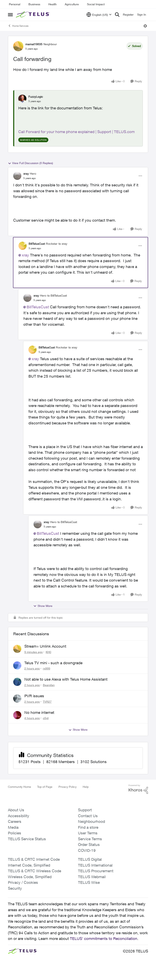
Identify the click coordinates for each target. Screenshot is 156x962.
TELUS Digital (90, 859)
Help (86, 786)
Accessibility (18, 816)
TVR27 (47, 701)
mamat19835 (33, 44)
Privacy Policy (67, 786)
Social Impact (96, 4)
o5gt (46, 718)
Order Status (89, 844)
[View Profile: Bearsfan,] (17, 682)
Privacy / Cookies (23, 882)
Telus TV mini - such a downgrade (53, 663)
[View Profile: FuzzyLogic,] (22, 99)
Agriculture (72, 4)
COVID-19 (87, 850)
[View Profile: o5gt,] (17, 715)
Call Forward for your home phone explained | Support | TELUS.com (76, 131)
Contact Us (88, 816)
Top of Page (44, 786)
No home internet (39, 712)
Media (13, 827)
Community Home (19, 786)
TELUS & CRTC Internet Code (34, 859)
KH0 (48, 652)
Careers (14, 821)
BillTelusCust (37, 243)
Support (85, 810)
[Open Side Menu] (10, 15)
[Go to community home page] (33, 14)
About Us (16, 810)
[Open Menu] (145, 26)
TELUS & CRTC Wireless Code (34, 871)
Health (52, 4)
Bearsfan (49, 685)
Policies (14, 833)
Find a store (88, 827)
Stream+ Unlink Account (45, 646)
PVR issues (34, 696)
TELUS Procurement (95, 871)
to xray (62, 243)
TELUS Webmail (92, 876)
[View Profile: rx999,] (17, 665)
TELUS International (95, 865)
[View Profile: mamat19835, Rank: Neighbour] (18, 46)
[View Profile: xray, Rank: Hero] (17, 176)
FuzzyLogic (35, 96)
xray (26, 173)
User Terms (88, 833)
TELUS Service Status (27, 839)
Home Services (20, 25)
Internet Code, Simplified (29, 865)
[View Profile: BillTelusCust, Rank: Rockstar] (22, 246)
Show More (45, 606)
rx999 (46, 668)
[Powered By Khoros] (138, 789)
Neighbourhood (91, 821)
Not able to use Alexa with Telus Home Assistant (65, 679)
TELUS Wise (89, 882)
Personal (14, 4)
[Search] (117, 14)
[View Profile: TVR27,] (17, 698)
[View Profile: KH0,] (17, 649)
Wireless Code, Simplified (30, 876)
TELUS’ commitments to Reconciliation (103, 938)
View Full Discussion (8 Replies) (32, 163)
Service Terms (90, 839)
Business (34, 4)
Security (15, 888)
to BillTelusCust (57, 295)
